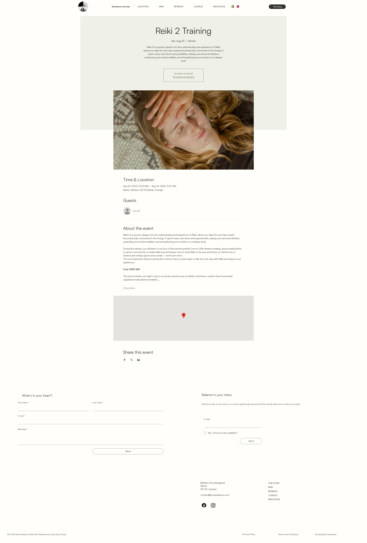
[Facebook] (204, 505)
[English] (237, 6)
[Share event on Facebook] (124, 360)
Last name (97, 402)
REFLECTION (274, 499)
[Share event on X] (131, 360)
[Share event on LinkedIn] (138, 360)
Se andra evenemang (183, 76)
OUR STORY (274, 483)
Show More (129, 288)
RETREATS (273, 491)
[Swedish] (232, 6)
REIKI (270, 487)
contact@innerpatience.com (214, 495)
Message (23, 429)
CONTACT (273, 495)
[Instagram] (213, 505)
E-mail (21, 416)
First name (23, 402)
